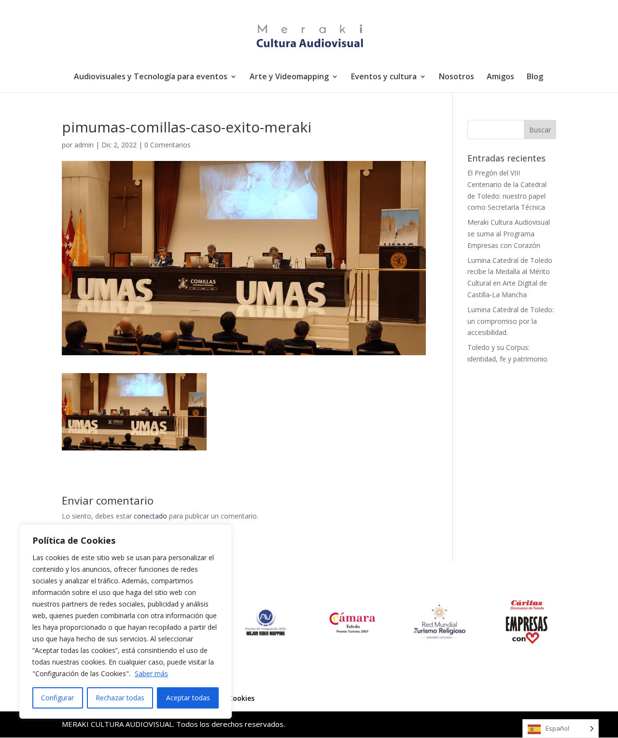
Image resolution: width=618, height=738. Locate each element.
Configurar (57, 697)
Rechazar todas (120, 697)
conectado (150, 516)
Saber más (151, 673)
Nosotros (456, 77)
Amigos (500, 77)
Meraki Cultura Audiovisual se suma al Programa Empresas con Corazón (508, 233)
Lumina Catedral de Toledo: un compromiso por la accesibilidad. (510, 321)
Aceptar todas (188, 697)
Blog (535, 77)
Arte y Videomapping (289, 77)
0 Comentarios (167, 144)
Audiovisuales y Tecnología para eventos (150, 77)
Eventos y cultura (384, 77)
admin (84, 144)
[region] (125, 621)
